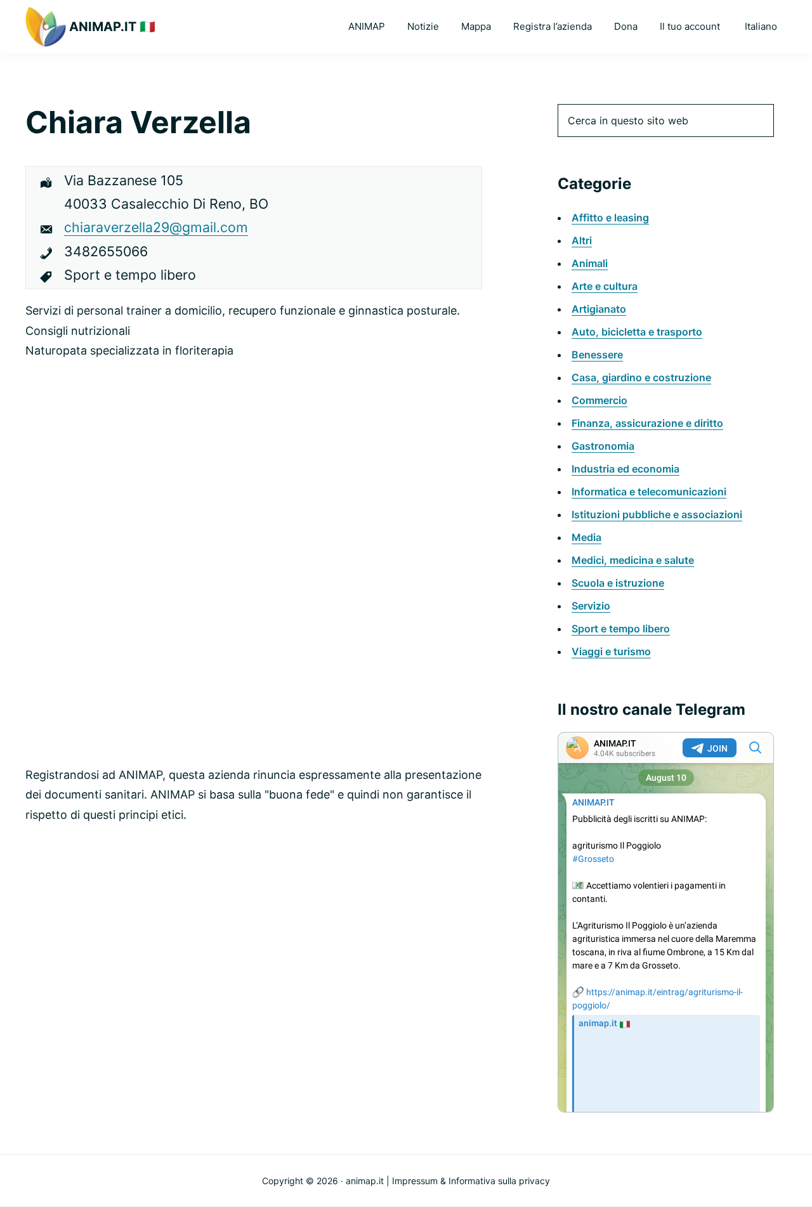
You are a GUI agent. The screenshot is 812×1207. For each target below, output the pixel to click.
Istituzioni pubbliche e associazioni (657, 514)
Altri (582, 240)
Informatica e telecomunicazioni (649, 491)
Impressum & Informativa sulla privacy (471, 1180)
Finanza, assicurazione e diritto (647, 423)
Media (586, 537)
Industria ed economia (625, 468)
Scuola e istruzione (618, 583)
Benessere (597, 354)
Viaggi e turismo (611, 651)
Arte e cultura (605, 286)
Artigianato (599, 309)
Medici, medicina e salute (633, 560)
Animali (590, 263)
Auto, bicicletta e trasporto (637, 331)
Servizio (591, 605)
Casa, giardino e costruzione (641, 377)
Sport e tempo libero (621, 628)
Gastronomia (603, 446)
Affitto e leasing (610, 217)
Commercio (599, 400)
